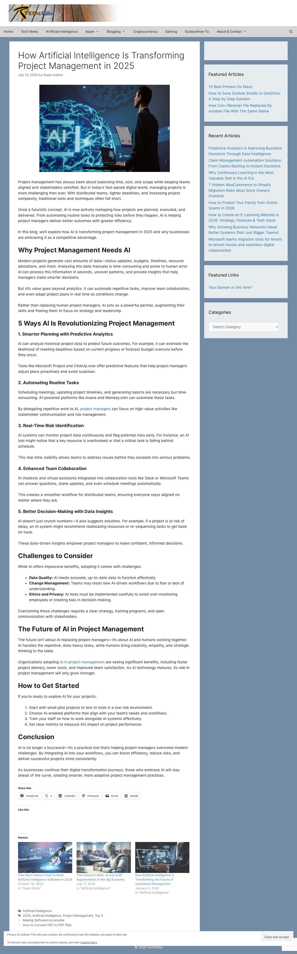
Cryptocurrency (145, 31)
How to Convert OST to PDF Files (47, 925)
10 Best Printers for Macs (230, 87)
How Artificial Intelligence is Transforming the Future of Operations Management (154, 879)
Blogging (114, 31)
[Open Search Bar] (291, 31)
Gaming (171, 31)
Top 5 (99, 915)
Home (8, 31)
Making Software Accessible (43, 920)
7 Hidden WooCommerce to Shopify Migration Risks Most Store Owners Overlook (240, 190)
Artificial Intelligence (62, 31)
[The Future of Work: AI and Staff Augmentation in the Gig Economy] (104, 857)
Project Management (78, 915)
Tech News (29, 31)
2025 (27, 915)
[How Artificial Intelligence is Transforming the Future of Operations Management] (162, 857)
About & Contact (229, 31)
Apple (89, 31)
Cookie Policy (88, 942)
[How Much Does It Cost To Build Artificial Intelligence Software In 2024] (45, 857)
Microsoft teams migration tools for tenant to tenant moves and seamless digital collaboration (245, 245)
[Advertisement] (237, 10)
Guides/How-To (197, 31)
